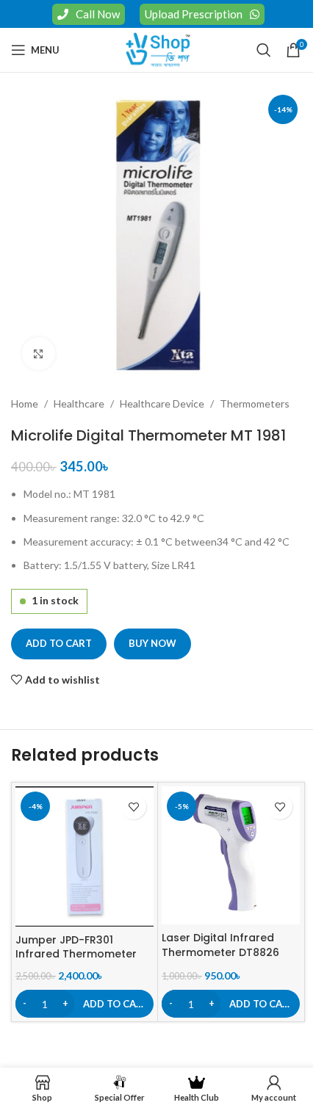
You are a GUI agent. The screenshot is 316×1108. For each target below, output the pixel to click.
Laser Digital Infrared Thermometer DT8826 (220, 945)
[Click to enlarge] (38, 353)
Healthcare (79, 403)
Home (24, 403)
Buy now (152, 643)
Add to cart (59, 643)
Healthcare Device (162, 403)
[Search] (264, 50)
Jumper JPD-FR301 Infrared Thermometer (76, 947)
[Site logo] (158, 49)
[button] (84, 1004)
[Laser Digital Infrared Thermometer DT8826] (231, 855)
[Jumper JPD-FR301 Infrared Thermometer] (84, 856)
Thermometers (255, 403)
